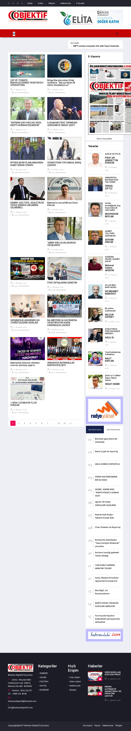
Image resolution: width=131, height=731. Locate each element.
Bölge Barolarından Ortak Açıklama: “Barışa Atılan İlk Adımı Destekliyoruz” (61, 82)
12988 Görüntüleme (58, 332)
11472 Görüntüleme (21, 215)
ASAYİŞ (43, 685)
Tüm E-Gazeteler (104, 138)
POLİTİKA (44, 681)
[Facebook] (22, 3)
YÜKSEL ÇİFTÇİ (109, 187)
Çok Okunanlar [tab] (95, 429)
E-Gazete (80, 3)
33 (65, 423)
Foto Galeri (74, 677)
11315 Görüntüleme (21, 92)
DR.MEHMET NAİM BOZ (112, 292)
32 (59, 423)
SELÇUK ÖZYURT (109, 315)
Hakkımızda (65, 3)
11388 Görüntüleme (21, 172)
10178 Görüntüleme (58, 290)
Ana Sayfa (74, 43)
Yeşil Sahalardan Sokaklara (113, 353)
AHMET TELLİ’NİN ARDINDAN (110, 233)
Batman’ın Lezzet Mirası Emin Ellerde (62, 203)
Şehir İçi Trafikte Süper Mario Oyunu (113, 377)
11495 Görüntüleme (21, 286)
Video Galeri (75, 681)
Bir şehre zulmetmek (110, 309)
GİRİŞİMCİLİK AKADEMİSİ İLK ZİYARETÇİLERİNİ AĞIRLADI (25, 321)
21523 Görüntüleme (21, 372)
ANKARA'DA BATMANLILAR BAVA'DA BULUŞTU (60, 364)
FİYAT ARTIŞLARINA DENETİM (62, 282)
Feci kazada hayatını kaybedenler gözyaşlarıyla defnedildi (107, 618)
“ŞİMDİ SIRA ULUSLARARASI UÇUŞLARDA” (61, 243)
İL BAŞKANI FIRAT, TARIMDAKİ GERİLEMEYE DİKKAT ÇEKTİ (62, 123)
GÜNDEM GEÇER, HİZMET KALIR (112, 259)
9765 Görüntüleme (58, 212)
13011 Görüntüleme (21, 412)
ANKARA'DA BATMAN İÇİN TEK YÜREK (111, 179)
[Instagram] (13, 3)
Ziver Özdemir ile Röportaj (107, 527)
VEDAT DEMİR (112, 384)
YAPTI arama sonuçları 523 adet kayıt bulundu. (96, 46)
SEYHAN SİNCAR (109, 240)
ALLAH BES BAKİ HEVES (110, 286)
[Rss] (8, 3)
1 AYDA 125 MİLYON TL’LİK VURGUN (23, 403)
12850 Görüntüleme (58, 252)
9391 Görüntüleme (58, 92)
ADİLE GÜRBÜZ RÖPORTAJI (107, 464)
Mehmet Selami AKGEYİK (109, 268)
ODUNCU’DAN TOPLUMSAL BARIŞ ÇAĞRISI (64, 163)
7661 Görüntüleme (58, 132)
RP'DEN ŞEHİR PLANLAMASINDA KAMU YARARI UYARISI (26, 163)
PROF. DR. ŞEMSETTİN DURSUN (111, 160)
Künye (97, 725)
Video (40, 3)
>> (70, 423)
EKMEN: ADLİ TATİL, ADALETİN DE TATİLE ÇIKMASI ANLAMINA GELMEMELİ (27, 205)
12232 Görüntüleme (21, 330)
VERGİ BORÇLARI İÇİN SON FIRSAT (113, 673)
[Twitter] (18, 3)
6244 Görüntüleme (58, 172)
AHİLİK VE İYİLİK (112, 154)
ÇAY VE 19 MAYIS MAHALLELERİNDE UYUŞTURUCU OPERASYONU (26, 82)
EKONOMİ (44, 689)
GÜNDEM (44, 673)
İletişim (52, 3)
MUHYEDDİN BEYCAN (111, 215)
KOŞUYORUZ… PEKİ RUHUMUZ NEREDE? (112, 331)
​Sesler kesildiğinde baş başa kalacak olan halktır (112, 206)
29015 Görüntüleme (58, 372)
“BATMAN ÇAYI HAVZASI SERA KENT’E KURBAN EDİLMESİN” (25, 123)
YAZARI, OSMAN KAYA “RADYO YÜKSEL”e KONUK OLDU (107, 492)
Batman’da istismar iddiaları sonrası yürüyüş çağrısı (25, 364)
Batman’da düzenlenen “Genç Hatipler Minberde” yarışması (107, 543)
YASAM (43, 677)
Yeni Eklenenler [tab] (113, 429)
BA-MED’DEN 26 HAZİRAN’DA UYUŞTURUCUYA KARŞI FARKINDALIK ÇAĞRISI (62, 322)
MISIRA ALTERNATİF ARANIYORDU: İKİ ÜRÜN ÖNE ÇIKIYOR (113, 691)
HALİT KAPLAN (109, 359)
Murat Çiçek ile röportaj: (106, 451)
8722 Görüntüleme (21, 132)
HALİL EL (109, 337)
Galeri (30, 3)
